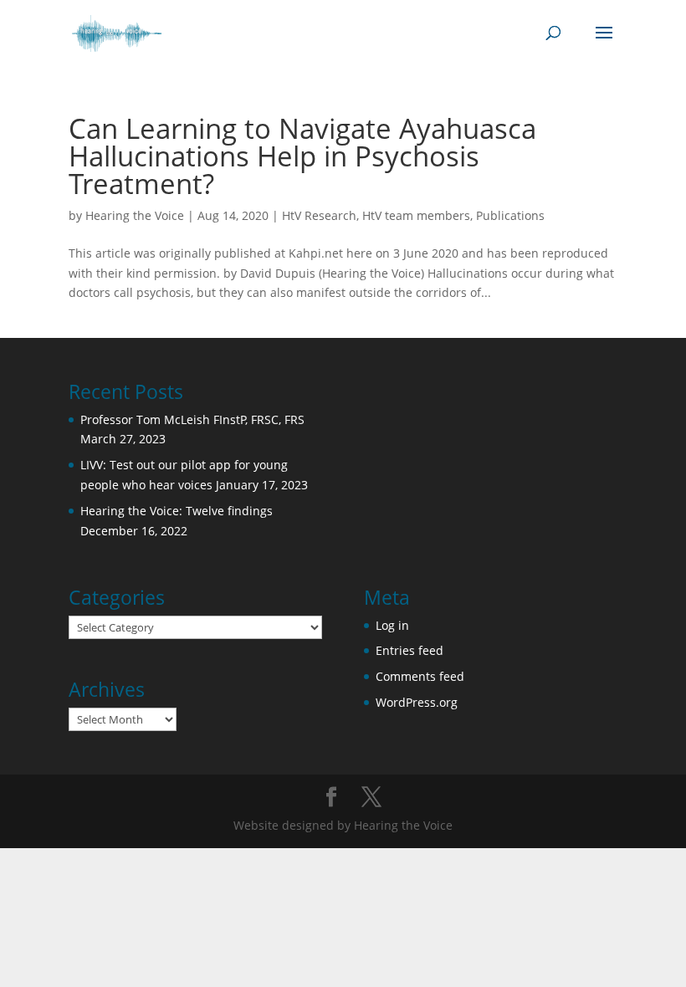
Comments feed (420, 676)
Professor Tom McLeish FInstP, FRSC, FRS (192, 419)
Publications (510, 215)
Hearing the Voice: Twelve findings (176, 511)
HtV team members (416, 215)
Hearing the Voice (134, 215)
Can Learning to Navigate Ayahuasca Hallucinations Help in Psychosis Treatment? (302, 156)
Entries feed (409, 650)
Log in (392, 625)
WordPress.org (417, 702)
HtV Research (319, 215)
